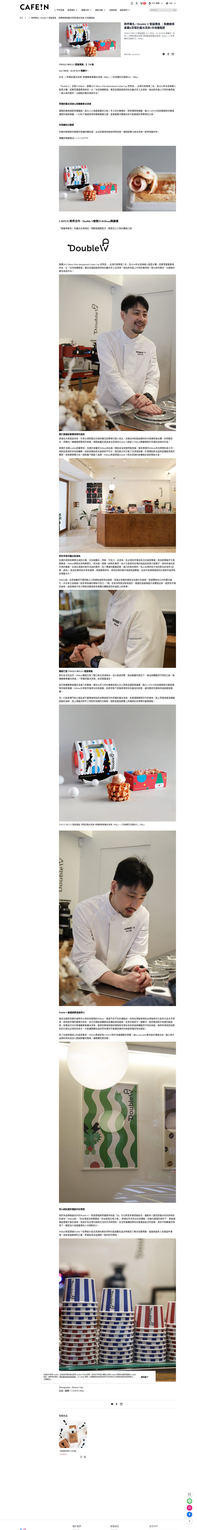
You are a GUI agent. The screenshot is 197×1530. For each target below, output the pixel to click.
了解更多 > (47, 1379)
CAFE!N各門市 (81, 138)
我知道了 (144, 1377)
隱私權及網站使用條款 (68, 1377)
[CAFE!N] (34, 7)
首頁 (21, 18)
